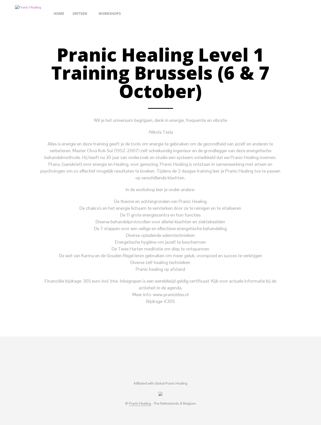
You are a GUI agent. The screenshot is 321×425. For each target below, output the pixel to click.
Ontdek (79, 13)
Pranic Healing (140, 404)
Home (59, 13)
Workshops (110, 13)
